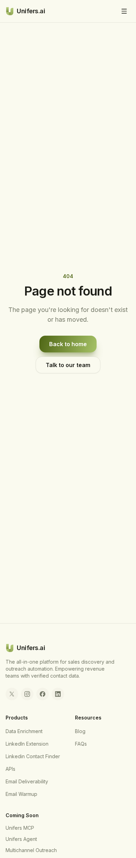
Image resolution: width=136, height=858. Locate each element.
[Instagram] (27, 694)
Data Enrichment (24, 731)
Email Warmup (21, 794)
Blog (80, 731)
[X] (12, 694)
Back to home (68, 344)
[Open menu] (124, 11)
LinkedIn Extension (27, 744)
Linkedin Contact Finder (33, 756)
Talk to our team (68, 364)
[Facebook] (42, 694)
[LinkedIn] (58, 694)
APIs (10, 769)
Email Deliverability (27, 781)
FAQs (81, 744)
